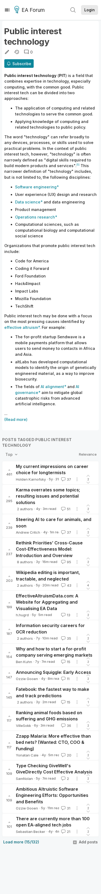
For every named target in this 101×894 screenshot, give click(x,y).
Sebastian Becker (30, 831)
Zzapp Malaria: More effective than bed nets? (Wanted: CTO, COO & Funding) (53, 742)
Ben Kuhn (24, 662)
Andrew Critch (28, 532)
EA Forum (33, 10)
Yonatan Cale (27, 755)
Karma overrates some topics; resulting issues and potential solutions (48, 496)
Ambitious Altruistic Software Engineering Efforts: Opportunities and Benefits (52, 795)
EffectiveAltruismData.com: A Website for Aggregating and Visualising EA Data (47, 602)
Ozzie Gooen (27, 679)
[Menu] (7, 9)
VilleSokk (23, 725)
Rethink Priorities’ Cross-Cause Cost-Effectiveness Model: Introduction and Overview (49, 549)
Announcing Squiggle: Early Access (53, 672)
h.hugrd (22, 615)
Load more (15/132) (21, 842)
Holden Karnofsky (31, 479)
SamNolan (24, 778)
